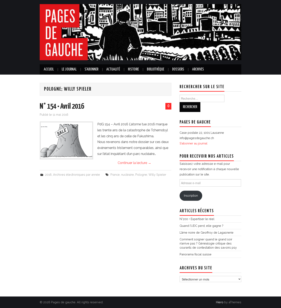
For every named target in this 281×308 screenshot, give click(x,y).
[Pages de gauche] (140, 32)
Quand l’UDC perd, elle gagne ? (201, 225)
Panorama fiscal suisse (195, 254)
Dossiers (178, 69)
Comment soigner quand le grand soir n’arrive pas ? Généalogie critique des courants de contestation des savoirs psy (208, 243)
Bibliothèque (155, 69)
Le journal (69, 69)
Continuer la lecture (134, 163)
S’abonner (91, 69)
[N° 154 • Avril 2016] (66, 140)
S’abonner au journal (193, 143)
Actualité (113, 69)
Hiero (219, 302)
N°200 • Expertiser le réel (197, 219)
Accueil (49, 69)
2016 (48, 174)
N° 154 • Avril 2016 (62, 106)
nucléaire (127, 174)
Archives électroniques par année (76, 174)
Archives (198, 69)
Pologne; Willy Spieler (150, 174)
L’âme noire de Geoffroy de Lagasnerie (206, 232)
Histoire (133, 69)
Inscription (191, 195)
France (115, 174)
